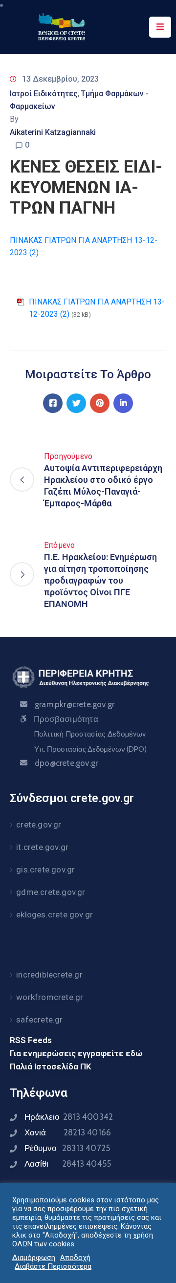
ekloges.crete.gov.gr (54, 914)
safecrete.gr (39, 1019)
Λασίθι (67, 1164)
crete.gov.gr (38, 824)
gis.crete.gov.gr (45, 869)
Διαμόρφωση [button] (33, 1257)
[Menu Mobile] (160, 27)
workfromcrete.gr (49, 997)
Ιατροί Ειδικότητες (44, 93)
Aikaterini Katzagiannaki (53, 132)
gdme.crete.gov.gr (50, 892)
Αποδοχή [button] (75, 1257)
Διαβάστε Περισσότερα (53, 1266)
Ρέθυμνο (67, 1148)
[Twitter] (76, 403)
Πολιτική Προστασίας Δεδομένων (90, 734)
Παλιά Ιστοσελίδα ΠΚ (50, 1066)
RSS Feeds (31, 1040)
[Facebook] (53, 403)
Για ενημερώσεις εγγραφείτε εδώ (76, 1053)
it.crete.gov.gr (42, 847)
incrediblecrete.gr (49, 974)
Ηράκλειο (68, 1117)
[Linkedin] (123, 403)
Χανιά (67, 1132)
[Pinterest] (100, 403)
